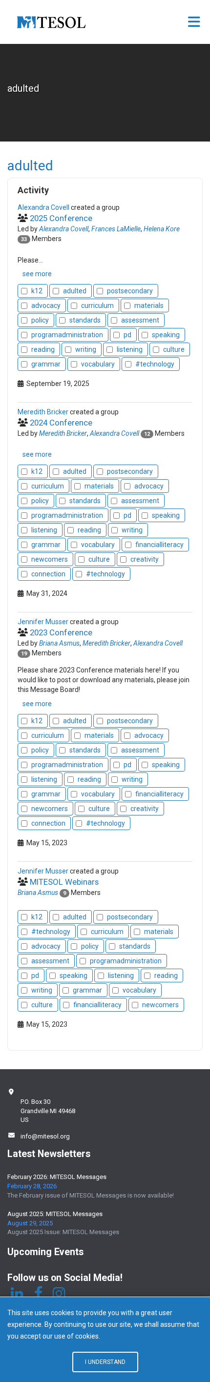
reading (43, 349)
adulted (74, 291)
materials (149, 305)
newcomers (49, 559)
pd (127, 335)
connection (48, 574)
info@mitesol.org (45, 1136)
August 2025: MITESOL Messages (55, 1214)
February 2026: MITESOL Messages (56, 1176)
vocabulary (98, 364)
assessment (140, 320)
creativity (144, 559)
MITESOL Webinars (64, 882)
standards (85, 320)
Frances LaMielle (116, 229)
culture (174, 349)
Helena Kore (162, 229)
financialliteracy (159, 545)
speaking (166, 335)
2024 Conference (61, 422)
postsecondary (130, 291)
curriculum (97, 305)
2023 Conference (61, 632)
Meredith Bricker (63, 433)
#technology (154, 364)
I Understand (105, 1362)
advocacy (46, 305)
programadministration (67, 335)
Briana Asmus (59, 643)
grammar (46, 364)
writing (85, 349)
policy (40, 320)
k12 (36, 291)
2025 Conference (61, 218)
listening (130, 349)
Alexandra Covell (63, 229)
